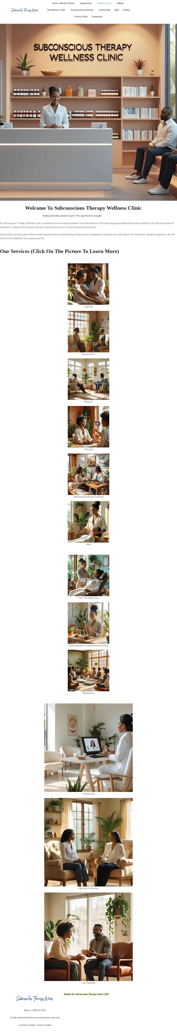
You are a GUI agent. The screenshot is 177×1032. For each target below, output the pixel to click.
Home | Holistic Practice (63, 3)
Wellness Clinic (104, 3)
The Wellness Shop (56, 10)
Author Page (104, 10)
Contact (126, 10)
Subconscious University (81, 10)
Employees (97, 16)
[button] (64, 3)
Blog (117, 10)
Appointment (86, 3)
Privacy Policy (81, 16)
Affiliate (120, 3)
